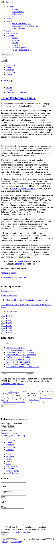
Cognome (5, 491)
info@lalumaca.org (9, 433)
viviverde (10, 35)
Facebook (10, 65)
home (8, 454)
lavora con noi (12, 33)
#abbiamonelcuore (9, 273)
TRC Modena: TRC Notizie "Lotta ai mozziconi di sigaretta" (26, 300)
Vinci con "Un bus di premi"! (18, 359)
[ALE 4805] (6, 333)
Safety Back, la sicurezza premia (20, 352)
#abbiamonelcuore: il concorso (19, 350)
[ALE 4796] (6, 330)
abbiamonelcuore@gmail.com (13, 277)
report (19, 264)
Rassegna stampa (8, 291)
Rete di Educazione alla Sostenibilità (14, 402)
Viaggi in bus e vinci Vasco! (18, 364)
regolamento (22, 261)
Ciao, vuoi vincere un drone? (18, 362)
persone (15, 9)
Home (9, 87)
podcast (15, 38)
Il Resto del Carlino (9, 295)
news (8, 31)
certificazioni (17, 14)
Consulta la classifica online (22, 188)
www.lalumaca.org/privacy (12, 383)
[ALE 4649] (6, 316)
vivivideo (16, 45)
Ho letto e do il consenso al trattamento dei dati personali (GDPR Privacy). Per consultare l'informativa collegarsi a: (24, 529)
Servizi (7, 81)
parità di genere (12, 473)
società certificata (13, 392)
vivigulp (15, 40)
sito (32, 238)
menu (4, 55)
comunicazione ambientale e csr (25, 26)
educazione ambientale (21, 23)
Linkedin (10, 74)
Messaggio (5, 507)
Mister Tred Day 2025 (15, 347)
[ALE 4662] (6, 318)
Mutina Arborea (34, 400)
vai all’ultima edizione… (22, 50)
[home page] (7, 2)
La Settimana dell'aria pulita (18, 357)
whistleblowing (12, 471)
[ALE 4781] (6, 325)
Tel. (2, 502)
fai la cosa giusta (19, 47)
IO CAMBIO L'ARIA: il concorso (21, 355)
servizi (9, 21)
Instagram (10, 72)
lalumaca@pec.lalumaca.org (13, 435)
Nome (3, 486)
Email (3, 497)
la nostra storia (18, 11)
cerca (11, 55)
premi (14, 16)
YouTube (10, 70)
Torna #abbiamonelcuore (16, 92)
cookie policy (16, 541)
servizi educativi (18, 28)
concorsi (9, 343)
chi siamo (10, 7)
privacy (5, 541)
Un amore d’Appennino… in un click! (22, 367)
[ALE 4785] (6, 328)
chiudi (4, 60)
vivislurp (15, 43)
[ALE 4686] (6, 323)
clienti (8, 19)
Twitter (9, 67)
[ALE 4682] (6, 321)
